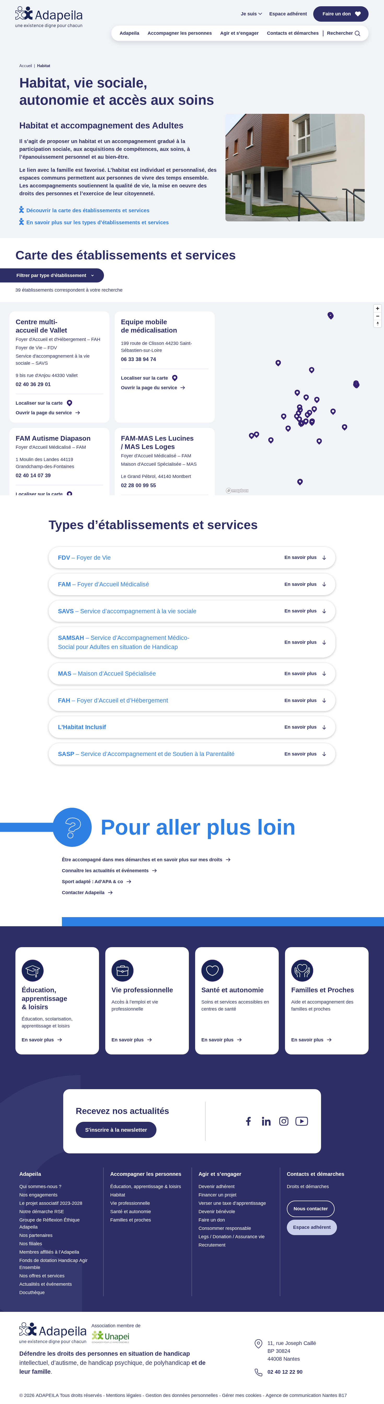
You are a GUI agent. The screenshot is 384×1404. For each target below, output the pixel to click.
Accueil (25, 65)
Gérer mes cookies (241, 1395)
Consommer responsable (225, 1228)
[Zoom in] (377, 308)
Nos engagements (38, 1194)
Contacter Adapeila (83, 892)
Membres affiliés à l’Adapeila (49, 1252)
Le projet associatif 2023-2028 (50, 1203)
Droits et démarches (308, 1186)
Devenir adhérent (217, 1186)
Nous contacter (311, 1208)
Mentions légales (123, 1395)
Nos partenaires (36, 1235)
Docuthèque (32, 1292)
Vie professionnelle (130, 1203)
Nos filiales (30, 1243)
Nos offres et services (42, 1275)
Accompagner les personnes (180, 33)
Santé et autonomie (130, 1211)
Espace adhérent (288, 13)
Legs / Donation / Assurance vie (232, 1236)
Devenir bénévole (217, 1211)
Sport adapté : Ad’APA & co (92, 881)
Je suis (249, 13)
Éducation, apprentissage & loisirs (145, 1186)
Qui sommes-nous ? (40, 1186)
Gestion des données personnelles (182, 1395)
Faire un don (337, 13)
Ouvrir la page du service (44, 412)
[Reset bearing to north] (377, 323)
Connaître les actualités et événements (105, 870)
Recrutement (212, 1245)
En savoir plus (38, 1039)
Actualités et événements (45, 1284)
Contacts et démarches (293, 33)
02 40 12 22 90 (284, 1372)
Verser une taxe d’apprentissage (232, 1203)
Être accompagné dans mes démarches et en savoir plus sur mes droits (142, 859)
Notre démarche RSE (41, 1211)
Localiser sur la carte (39, 403)
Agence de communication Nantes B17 (306, 1395)
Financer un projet (217, 1194)
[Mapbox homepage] (237, 491)
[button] (319, 441)
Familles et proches (130, 1220)
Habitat (117, 1194)
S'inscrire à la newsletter (116, 1130)
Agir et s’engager (239, 33)
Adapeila (129, 33)
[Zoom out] (377, 316)
